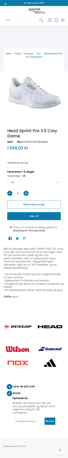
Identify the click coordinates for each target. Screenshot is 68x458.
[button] (50, 20)
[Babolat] (50, 349)
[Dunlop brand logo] (18, 327)
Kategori (29, 53)
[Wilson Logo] (18, 349)
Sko (39, 53)
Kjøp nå (34, 216)
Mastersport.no (11, 446)
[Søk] (41, 20)
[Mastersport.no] (34, 11)
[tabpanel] (34, 273)
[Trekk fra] (9, 193)
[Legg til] (26, 193)
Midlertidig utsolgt (34, 204)
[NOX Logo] (18, 362)
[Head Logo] (50, 326)
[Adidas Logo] (50, 363)
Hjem (9, 53)
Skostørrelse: (16, 176)
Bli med (50, 421)
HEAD (10, 141)
